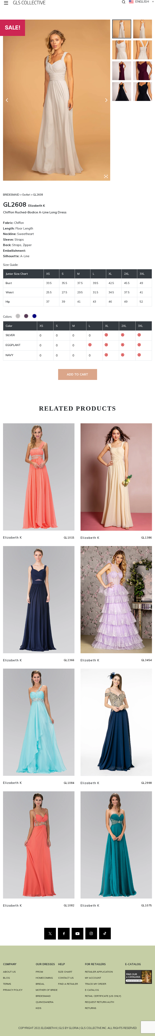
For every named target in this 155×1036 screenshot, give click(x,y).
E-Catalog (92, 989)
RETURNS (90, 1008)
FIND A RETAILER (68, 983)
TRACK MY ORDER (95, 983)
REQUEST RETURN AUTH (99, 1001)
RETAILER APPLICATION (99, 971)
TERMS (7, 983)
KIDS (38, 1008)
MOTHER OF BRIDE (47, 989)
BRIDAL (40, 983)
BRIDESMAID (43, 995)
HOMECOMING (44, 977)
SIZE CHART (65, 971)
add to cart (77, 374)
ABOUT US (9, 971)
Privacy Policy (12, 989)
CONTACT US (66, 977)
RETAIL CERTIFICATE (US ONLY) (103, 995)
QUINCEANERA (44, 1001)
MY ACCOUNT (93, 977)
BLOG (6, 977)
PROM (39, 971)
